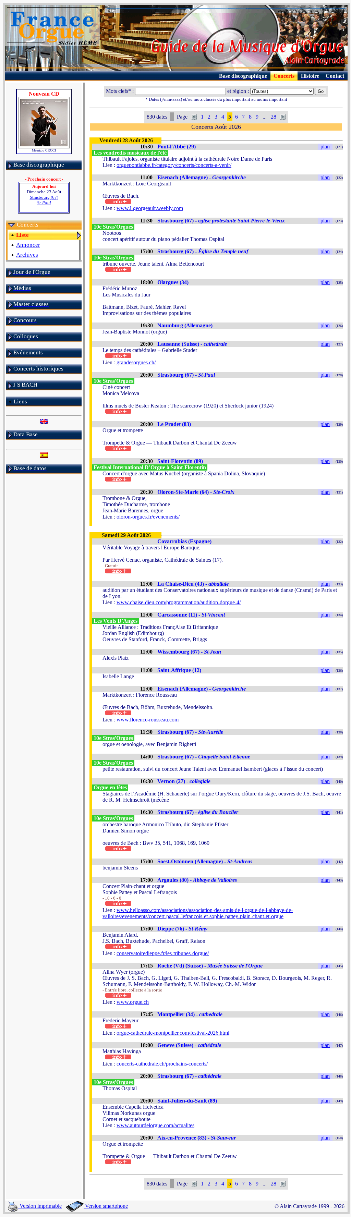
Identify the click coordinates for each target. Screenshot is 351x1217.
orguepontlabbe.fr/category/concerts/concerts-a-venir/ (174, 165)
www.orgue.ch (133, 1002)
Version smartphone (106, 1206)
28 (273, 117)
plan (325, 146)
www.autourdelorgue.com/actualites (155, 1125)
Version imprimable (40, 1206)
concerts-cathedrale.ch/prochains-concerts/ (162, 1064)
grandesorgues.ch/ (136, 362)
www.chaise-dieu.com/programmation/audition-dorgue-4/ (179, 602)
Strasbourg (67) (44, 200)
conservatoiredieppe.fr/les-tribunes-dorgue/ (163, 953)
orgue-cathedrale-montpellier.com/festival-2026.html (173, 1033)
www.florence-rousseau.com (148, 719)
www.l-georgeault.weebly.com (150, 208)
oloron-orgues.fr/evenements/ (148, 517)
